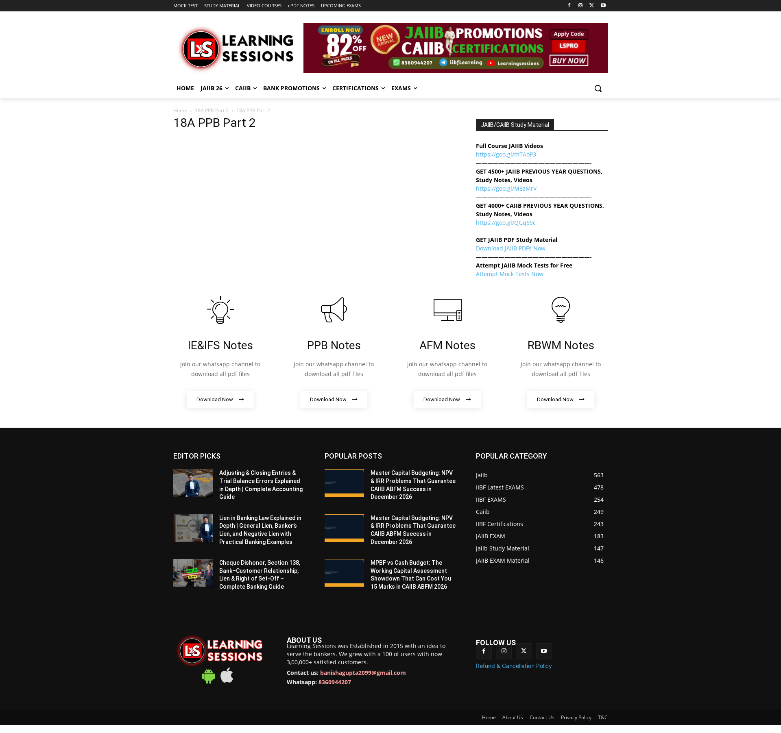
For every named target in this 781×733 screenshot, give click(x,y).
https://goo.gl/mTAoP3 (506, 154)
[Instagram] (580, 6)
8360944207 (335, 682)
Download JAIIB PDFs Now (510, 248)
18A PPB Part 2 (212, 110)
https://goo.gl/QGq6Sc (506, 222)
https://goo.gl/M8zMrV (506, 188)
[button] (598, 88)
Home (180, 110)
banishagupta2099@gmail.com (363, 672)
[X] (591, 6)
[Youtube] (603, 6)
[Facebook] (569, 6)
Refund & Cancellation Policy (514, 665)
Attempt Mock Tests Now (509, 274)
